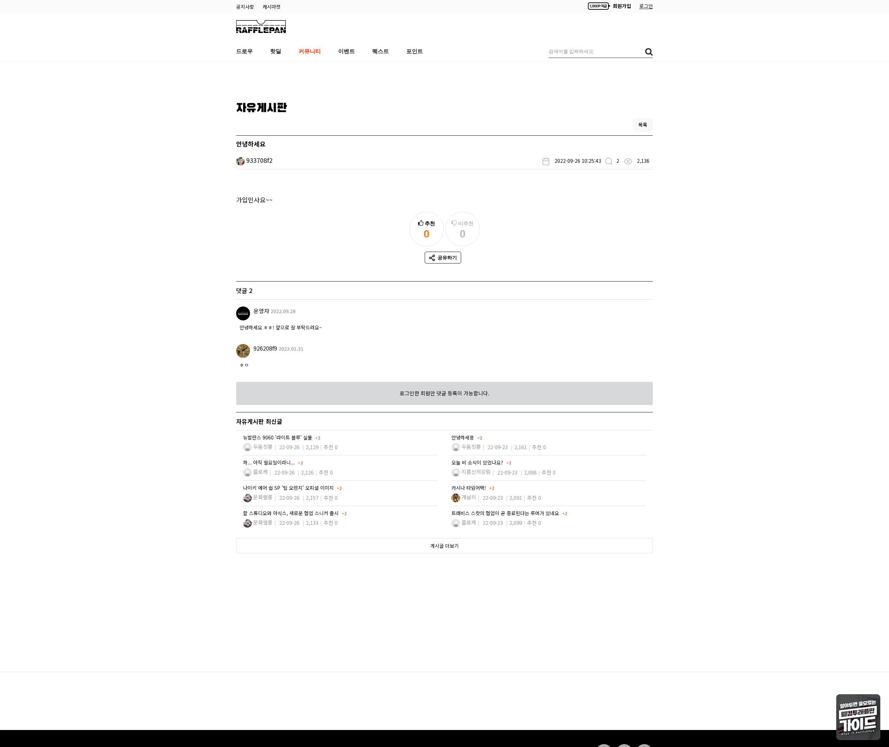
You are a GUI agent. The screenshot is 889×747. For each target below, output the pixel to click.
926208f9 (265, 348)
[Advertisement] (444, 78)
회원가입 (621, 5)
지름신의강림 (476, 471)
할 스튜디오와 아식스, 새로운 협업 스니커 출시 (291, 513)
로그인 (646, 5)
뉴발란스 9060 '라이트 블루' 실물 (278, 437)
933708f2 (259, 160)
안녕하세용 (463, 437)
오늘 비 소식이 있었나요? (478, 462)
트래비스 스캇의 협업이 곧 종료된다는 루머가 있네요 (505, 513)
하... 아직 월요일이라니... (269, 462)
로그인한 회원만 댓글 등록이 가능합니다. (444, 393)
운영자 (261, 311)
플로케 (260, 471)
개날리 (469, 497)
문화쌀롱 (263, 497)
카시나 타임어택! (469, 487)
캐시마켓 (272, 6)
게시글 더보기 (444, 545)
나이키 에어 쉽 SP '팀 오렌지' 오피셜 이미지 (289, 487)
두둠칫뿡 (263, 446)
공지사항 (246, 6)
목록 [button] (642, 124)
